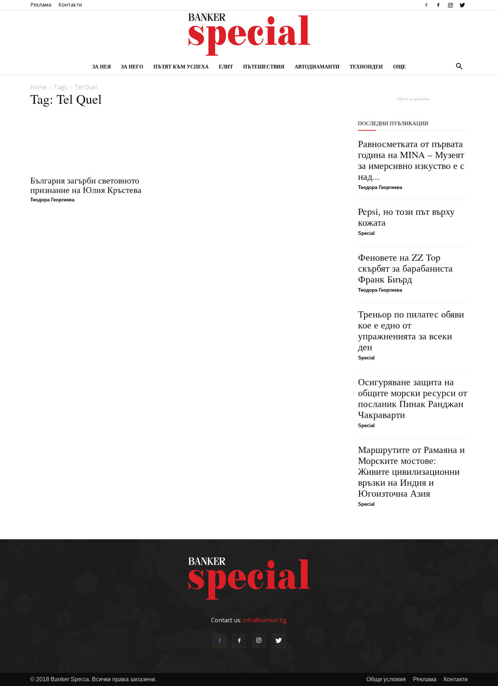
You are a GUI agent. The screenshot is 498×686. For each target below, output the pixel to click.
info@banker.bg (265, 620)
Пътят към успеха (181, 66)
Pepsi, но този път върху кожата (406, 216)
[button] (459, 67)
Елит (226, 66)
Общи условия (386, 679)
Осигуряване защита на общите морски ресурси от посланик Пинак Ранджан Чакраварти (412, 398)
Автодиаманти (317, 66)
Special (366, 233)
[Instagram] (450, 5)
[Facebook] (426, 5)
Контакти (70, 4)
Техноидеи (366, 66)
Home (38, 87)
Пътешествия (263, 66)
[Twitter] (462, 5)
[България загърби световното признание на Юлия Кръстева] (103, 142)
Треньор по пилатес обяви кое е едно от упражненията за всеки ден (411, 330)
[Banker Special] (249, 34)
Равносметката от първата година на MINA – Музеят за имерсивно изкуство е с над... (411, 159)
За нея (101, 66)
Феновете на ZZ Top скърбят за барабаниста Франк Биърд (405, 268)
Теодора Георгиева (52, 199)
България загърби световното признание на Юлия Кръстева (85, 185)
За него (132, 66)
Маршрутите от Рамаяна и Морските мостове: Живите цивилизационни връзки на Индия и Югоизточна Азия (411, 471)
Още (399, 66)
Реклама (40, 4)
